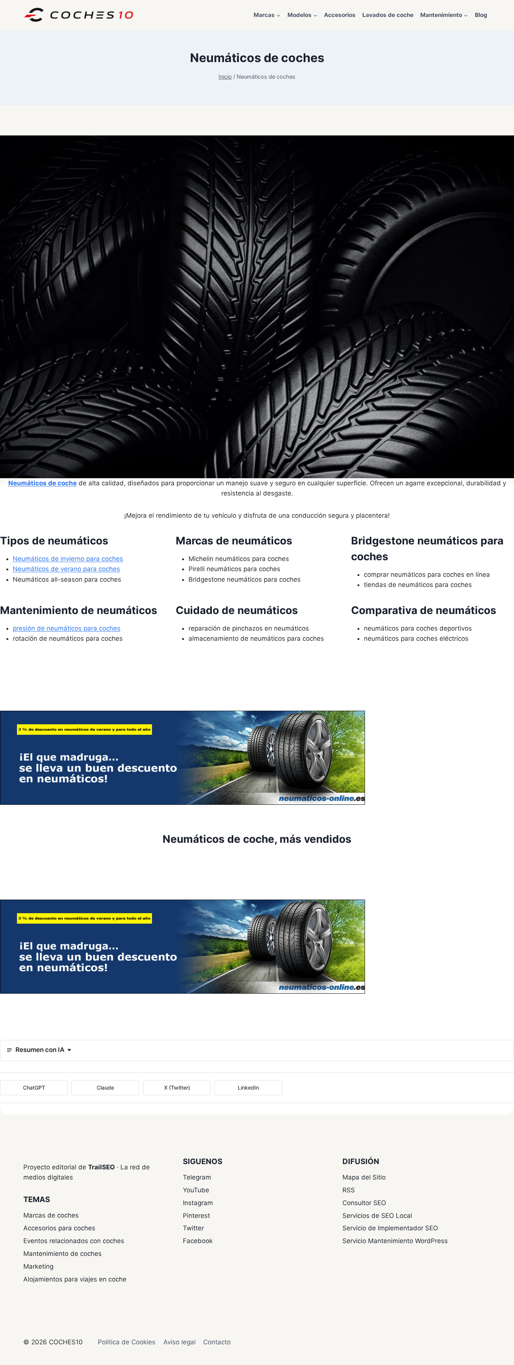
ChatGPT (34, 1087)
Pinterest (196, 1215)
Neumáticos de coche (42, 483)
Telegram (197, 1177)
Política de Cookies (126, 1342)
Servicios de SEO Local (377, 1215)
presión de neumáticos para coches (66, 628)
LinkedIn (248, 1087)
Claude (105, 1087)
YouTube (196, 1190)
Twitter (193, 1228)
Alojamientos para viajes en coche (74, 1279)
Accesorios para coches (59, 1228)
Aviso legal (179, 1342)
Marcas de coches (51, 1215)
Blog (481, 14)
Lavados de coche (388, 14)
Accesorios (340, 14)
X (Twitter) (177, 1087)
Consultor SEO (364, 1203)
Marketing (38, 1266)
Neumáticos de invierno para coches (68, 558)
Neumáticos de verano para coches (66, 569)
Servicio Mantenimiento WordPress (395, 1241)
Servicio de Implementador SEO (390, 1228)
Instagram (198, 1203)
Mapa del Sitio (364, 1177)
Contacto (217, 1342)
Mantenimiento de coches (62, 1253)
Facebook (198, 1241)
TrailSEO (101, 1167)
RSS (348, 1190)
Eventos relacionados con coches (73, 1241)
